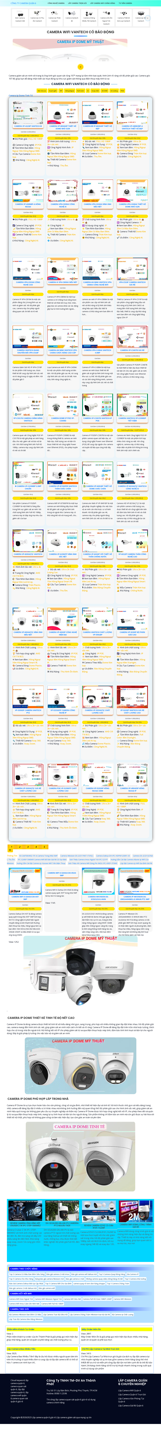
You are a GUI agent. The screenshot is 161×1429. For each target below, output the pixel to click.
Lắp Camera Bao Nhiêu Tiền (21, 1349)
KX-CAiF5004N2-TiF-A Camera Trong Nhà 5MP (38, 856)
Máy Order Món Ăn (91, 1329)
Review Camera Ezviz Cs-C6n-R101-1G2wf (99, 1226)
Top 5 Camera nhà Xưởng (135, 1279)
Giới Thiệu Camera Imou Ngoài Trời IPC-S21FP (89, 859)
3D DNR (104, 91)
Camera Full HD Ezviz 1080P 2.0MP (97, 1299)
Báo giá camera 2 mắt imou (57, 1274)
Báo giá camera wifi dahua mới (84, 1274)
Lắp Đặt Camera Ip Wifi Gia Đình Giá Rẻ (136, 863)
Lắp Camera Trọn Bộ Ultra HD (55, 1314)
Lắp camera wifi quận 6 (129, 1390)
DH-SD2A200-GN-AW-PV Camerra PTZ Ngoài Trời (62, 1224)
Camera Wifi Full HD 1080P (52, 1303)
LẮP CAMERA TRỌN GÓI (77, 3)
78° (61, 91)
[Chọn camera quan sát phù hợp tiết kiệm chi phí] (147, 18)
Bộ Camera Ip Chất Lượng (122, 1314)
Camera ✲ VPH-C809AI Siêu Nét (62, 282)
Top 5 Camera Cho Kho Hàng (21, 1279)
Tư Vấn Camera (125, 3)
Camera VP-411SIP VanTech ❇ (28, 126)
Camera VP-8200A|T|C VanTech (28, 554)
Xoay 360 (95, 91)
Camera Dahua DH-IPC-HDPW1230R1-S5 (113, 856)
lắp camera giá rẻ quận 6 (130, 1405)
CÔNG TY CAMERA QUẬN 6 (23, 3)
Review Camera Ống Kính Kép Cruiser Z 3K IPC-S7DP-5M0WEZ (25, 1224)
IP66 (122, 91)
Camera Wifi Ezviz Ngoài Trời (21, 1299)
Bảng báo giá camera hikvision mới (49, 1279)
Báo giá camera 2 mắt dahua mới (23, 1288)
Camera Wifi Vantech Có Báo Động (80, 32)
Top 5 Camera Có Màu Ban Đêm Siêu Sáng (26, 1274)
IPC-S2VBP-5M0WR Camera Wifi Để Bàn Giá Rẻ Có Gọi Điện (42, 859)
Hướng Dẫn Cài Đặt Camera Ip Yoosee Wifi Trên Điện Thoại (41, 863)
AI (88, 91)
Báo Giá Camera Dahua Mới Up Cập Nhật (26, 1283)
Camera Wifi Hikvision (122, 1299)
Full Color (80, 91)
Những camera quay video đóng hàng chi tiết (104, 1279)
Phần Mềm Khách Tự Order (20, 1329)
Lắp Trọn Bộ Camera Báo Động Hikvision (26, 1319)
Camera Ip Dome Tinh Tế (21, 95)
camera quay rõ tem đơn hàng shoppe (89, 1283)
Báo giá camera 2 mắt (75, 1279)
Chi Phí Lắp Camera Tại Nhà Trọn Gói (100, 1349)
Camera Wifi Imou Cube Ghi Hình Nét (24, 1303)
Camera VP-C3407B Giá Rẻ (132, 350)
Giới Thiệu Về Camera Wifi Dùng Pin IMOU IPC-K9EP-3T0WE (92, 863)
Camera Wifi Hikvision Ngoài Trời (48, 1299)
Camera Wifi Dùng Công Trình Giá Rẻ (136, 1225)
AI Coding (114, 91)
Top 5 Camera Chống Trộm (118, 1283)
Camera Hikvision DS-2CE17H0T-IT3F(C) (77, 856)
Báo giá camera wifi (47, 1288)
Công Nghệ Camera (56, 3)
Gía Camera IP (133, 1274)
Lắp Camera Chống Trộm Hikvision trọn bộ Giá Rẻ (90, 1314)
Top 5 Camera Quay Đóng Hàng (112, 1274)
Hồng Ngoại (69, 91)
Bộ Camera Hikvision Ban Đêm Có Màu (25, 1314)
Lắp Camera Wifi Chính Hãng (102, 3)
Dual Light (52, 91)
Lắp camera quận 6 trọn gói (132, 1394)
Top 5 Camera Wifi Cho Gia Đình (58, 1283)
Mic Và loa (42, 91)
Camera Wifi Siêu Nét (72, 1299)
